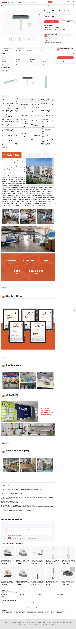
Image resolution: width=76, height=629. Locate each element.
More (2, 617)
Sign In (46, 42)
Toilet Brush (22, 594)
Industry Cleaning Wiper (17, 615)
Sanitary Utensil (15, 7)
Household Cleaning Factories (7, 612)
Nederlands (40, 622)
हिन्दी (53, 622)
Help (55, 5)
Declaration (49, 624)
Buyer (49, 5)
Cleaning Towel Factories (31, 612)
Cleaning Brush (21, 7)
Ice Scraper (26, 607)
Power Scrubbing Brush (35, 607)
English (12, 622)
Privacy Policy (54, 624)
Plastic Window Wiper (27, 615)
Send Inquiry (51, 21)
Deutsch (36, 622)
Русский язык (28, 622)
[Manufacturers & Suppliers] (7, 2)
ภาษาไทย (56, 622)
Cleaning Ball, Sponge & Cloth (17, 607)
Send (9, 538)
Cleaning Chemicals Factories (20, 612)
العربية (44, 622)
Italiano (32, 622)
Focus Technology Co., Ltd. (31, 624)
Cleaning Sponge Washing (6, 615)
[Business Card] (73, 53)
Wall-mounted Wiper (59, 594)
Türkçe (60, 622)
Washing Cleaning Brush (49, 612)
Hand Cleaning (40, 612)
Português (19, 622)
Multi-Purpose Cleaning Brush (56, 607)
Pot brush (39, 594)
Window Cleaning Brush (60, 612)
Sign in (74, 2)
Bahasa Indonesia (69, 622)
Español (15, 622)
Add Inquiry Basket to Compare (22, 43)
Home (2, 7)
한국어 (47, 622)
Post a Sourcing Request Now (32, 538)
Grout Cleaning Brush (45, 607)
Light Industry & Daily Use (8, 7)
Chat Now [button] (68, 21)
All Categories (5, 5)
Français (23, 622)
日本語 (50, 622)
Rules (74, 5)
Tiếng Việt (63, 622)
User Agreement (44, 624)
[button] (51, 50)
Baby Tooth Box (4, 594)
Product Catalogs (17, 592)
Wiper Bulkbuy (36, 615)
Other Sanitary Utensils (6, 607)
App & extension (61, 5)
